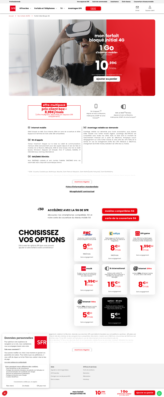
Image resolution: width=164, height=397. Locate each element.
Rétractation (86, 376)
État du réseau (55, 379)
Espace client (149, 10)
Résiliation (86, 373)
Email (137, 10)
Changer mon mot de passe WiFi (60, 376)
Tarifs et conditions (88, 370)
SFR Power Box (55, 373)
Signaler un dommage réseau (60, 370)
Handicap (86, 379)
